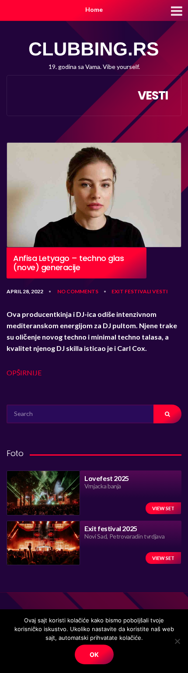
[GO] (167, 414)
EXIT (117, 291)
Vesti (160, 291)
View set (163, 508)
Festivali (138, 291)
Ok (94, 654)
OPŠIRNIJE (24, 372)
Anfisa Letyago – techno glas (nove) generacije (68, 263)
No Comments (77, 291)
